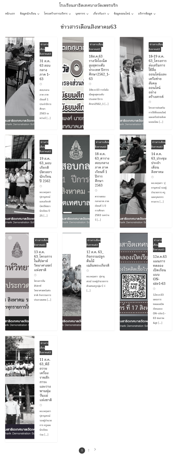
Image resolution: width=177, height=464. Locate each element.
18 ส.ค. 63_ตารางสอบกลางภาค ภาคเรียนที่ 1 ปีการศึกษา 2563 (102, 169)
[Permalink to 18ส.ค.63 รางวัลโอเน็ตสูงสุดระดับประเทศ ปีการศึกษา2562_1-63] (72, 83)
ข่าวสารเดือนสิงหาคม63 (89, 27)
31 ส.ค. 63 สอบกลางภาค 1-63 (45, 70)
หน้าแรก (10, 14)
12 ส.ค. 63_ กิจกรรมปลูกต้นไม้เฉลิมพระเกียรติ (97, 259)
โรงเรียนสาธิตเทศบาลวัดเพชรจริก (88, 5)
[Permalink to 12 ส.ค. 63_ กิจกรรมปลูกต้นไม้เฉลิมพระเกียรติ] (71, 282)
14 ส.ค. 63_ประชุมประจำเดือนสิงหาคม (159, 163)
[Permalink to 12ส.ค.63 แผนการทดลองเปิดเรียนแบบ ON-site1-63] (134, 282)
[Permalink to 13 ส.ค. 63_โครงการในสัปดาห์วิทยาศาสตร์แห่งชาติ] (17, 282)
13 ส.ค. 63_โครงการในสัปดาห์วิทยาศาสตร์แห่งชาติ (43, 261)
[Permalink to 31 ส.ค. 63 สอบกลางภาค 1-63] (19, 83)
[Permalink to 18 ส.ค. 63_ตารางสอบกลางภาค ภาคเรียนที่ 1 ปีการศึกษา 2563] (76, 181)
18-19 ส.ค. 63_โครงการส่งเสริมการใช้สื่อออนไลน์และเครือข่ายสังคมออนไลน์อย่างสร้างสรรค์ (158, 77)
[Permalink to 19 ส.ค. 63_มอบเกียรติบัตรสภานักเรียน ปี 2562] (19, 181)
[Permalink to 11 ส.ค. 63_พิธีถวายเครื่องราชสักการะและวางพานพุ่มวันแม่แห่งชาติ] (19, 389)
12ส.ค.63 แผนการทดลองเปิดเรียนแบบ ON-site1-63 (160, 270)
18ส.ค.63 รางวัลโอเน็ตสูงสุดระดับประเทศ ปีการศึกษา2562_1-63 (99, 68)
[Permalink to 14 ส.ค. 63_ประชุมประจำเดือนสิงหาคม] (133, 181)
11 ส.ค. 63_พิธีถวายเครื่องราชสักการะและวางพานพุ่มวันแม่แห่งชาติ (46, 380)
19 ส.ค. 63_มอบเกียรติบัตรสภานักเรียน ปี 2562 (46, 170)
